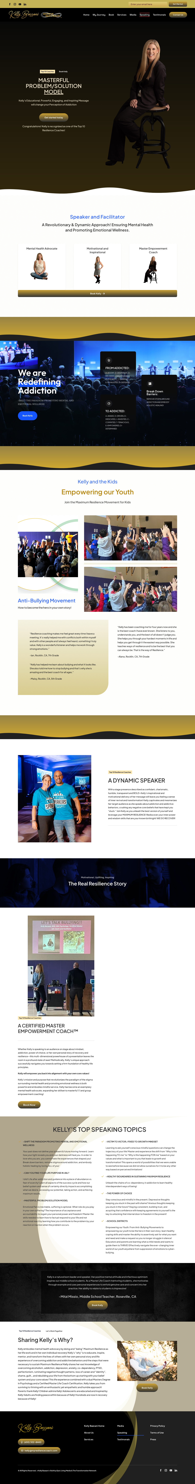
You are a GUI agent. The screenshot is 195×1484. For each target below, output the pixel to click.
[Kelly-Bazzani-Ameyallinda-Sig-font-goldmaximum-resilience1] (35, 10)
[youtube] (20, 4)
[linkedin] (25, 4)
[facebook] (10, 4)
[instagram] (15, 4)
